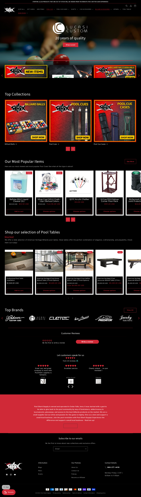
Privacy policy (57, 493)
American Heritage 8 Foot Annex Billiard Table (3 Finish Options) (48, 279)
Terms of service (77, 493)
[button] (127, 6)
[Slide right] (139, 75)
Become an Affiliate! (78, 477)
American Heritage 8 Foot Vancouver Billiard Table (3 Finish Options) (109, 279)
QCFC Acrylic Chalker (79, 199)
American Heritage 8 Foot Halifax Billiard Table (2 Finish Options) (78, 279)
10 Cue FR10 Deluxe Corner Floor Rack (109, 200)
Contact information (89, 493)
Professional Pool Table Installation (15, 279)
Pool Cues (53, 144)
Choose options (49, 211)
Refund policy (66, 493)
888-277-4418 (113, 467)
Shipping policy (101, 493)
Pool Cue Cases (100, 144)
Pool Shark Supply (46, 493)
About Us (74, 467)
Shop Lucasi (70, 45)
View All (130, 310)
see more (130, 161)
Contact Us (75, 470)
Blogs (40, 467)
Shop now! (9, 237)
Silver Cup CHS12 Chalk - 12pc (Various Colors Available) (49, 200)
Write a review (87, 342)
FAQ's (40, 470)
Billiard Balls (10, 144)
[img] (70, 358)
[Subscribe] (85, 449)
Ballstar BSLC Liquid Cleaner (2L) (19, 200)
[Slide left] (2, 75)
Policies (74, 474)
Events (40, 474)
